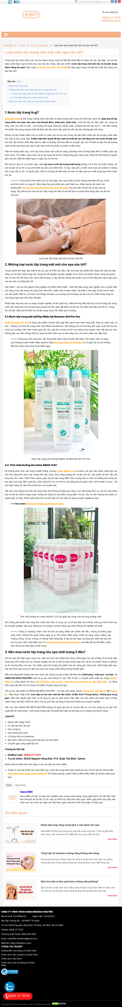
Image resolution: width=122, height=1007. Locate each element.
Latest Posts (20, 785)
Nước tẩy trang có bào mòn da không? (27, 773)
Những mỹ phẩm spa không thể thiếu (45, 503)
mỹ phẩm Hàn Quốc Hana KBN (51, 67)
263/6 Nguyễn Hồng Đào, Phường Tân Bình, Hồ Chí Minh (35, 925)
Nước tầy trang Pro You (17, 322)
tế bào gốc (88, 691)
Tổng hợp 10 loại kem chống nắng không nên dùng (70, 853)
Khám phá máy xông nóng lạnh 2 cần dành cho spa (70, 824)
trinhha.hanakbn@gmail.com (94, 1)
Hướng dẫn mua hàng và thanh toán (18, 950)
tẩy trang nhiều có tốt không (68, 342)
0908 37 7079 (16, 929)
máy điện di (85, 681)
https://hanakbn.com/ (20, 943)
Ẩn (19, 81)
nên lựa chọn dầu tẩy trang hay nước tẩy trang (45, 187)
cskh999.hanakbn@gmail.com (22, 938)
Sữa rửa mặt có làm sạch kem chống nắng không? (69, 881)
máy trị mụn (57, 681)
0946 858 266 (28, 934)
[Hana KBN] (12, 802)
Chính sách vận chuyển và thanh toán (19, 954)
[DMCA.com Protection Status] (59, 1004)
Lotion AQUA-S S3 (66, 471)
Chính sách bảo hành (11, 958)
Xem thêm (112, 839)
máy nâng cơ (71, 681)
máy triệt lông (42, 681)
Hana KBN (26, 791)
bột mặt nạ (100, 691)
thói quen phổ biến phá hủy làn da (63, 642)
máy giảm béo (99, 681)
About (8, 785)
